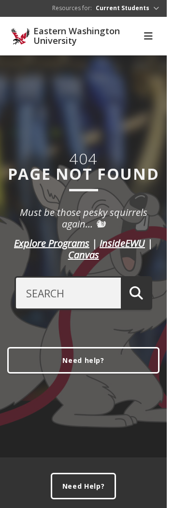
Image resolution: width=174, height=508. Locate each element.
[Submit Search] (136, 293)
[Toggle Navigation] (148, 36)
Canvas (83, 254)
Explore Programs (51, 243)
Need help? (83, 360)
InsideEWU (122, 243)
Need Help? (83, 486)
